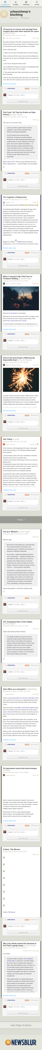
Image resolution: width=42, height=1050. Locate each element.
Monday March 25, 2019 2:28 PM (14, 35)
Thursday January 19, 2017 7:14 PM (15, 199)
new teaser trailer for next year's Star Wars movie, (24, 698)
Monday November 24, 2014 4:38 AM (15, 772)
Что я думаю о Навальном (15, 197)
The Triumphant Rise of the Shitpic (17, 622)
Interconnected (9, 694)
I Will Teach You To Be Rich (12, 38)
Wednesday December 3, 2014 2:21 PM (16, 691)
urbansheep (11, 88)
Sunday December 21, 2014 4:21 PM (15, 534)
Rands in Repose (10, 444)
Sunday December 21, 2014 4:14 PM (15, 626)
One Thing (7, 439)
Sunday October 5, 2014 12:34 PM (15, 948)
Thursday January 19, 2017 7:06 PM (15, 362)
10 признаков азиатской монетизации (20, 768)
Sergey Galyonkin (10, 775)
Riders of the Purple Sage (25, 707)
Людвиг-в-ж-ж (9, 202)
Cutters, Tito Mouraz (11, 849)
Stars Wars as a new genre (14, 689)
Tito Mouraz (11, 912)
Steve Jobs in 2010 (9, 161)
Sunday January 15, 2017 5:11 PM (15, 441)
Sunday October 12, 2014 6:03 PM (15, 851)
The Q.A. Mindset (10, 532)
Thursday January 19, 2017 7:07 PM (15, 281)
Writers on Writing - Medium (13, 283)
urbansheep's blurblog (20, 13)
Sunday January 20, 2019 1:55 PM (15, 117)
